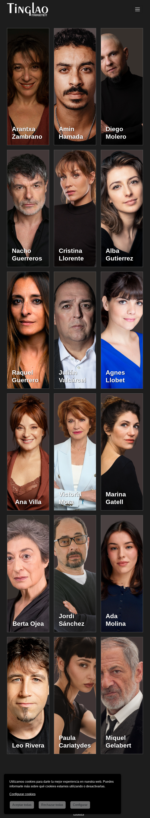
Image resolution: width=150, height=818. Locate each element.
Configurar (80, 804)
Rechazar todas (52, 804)
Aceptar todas (21, 804)
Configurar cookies (22, 794)
